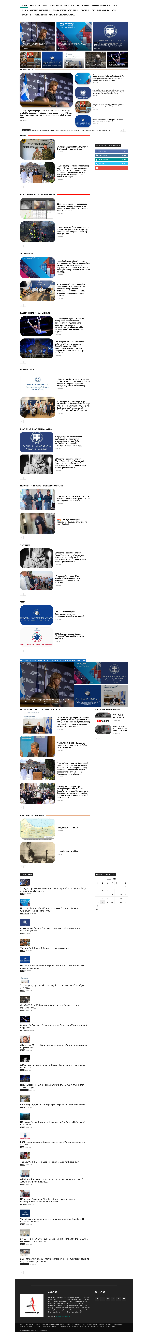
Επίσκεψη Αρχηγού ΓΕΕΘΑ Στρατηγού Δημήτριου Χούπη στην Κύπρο (72, 148)
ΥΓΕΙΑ (114, 10)
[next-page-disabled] (99, 738)
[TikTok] (119, 1)
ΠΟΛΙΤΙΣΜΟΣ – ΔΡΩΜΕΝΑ (100, 10)
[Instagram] (112, 1)
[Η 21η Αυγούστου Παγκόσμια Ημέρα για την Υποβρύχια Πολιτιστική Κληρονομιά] (55, 1116)
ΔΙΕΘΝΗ (23, 63)
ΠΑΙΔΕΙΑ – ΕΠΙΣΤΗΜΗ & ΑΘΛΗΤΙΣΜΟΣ (65, 10)
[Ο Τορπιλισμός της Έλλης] (37, 852)
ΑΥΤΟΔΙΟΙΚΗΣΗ (27, 15)
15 (121, 894)
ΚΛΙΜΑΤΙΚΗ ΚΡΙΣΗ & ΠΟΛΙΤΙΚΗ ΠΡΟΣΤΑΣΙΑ (64, 5)
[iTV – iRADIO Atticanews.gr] (103, 717)
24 (97, 902)
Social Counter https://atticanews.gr (108, 145)
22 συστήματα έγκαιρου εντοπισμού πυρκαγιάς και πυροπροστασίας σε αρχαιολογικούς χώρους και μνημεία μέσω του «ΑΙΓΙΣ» (72, 207)
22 (121, 898)
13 (112, 894)
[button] (106, 1)
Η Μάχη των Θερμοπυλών (67, 828)
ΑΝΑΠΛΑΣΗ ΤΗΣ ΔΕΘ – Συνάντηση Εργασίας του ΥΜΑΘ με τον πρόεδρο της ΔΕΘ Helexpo (72, 745)
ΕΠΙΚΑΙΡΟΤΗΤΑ (34, 5)
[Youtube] (126, 1)
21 (116, 898)
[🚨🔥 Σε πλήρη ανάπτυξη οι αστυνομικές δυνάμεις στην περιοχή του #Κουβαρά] (37, 523)
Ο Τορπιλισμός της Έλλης (67, 851)
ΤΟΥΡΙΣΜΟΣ (85, 10)
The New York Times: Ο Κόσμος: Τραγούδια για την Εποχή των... (50, 1162)
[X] (122, 1)
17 (97, 898)
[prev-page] (21, 187)
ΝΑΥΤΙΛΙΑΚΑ (24, 1204)
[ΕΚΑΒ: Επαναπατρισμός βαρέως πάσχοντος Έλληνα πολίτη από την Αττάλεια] (36, 637)
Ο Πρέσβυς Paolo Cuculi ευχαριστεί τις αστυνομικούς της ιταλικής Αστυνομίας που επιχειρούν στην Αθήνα (73, 498)
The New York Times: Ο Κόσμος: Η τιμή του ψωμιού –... (46, 948)
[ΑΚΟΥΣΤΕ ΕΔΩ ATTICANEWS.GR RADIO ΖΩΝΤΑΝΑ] (103, 729)
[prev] (121, 130)
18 (102, 898)
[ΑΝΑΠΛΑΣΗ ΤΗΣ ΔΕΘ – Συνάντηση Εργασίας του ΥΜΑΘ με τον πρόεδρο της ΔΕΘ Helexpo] (37, 746)
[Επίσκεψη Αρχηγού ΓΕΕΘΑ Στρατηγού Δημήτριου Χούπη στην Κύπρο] (37, 149)
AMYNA (44, 5)
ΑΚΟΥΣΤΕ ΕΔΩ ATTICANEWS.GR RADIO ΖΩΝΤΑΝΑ (120, 728)
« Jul (96, 909)
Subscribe (123, 168)
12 (107, 894)
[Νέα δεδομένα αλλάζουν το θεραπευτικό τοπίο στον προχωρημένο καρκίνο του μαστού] (52, 60)
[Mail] (116, 1)
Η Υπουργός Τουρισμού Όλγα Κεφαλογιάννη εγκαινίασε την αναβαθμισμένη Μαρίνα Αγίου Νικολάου (67, 579)
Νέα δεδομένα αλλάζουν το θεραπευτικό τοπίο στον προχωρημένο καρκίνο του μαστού (69, 614)
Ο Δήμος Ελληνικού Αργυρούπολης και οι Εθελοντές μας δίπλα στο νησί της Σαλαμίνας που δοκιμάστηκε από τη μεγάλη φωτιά (73, 230)
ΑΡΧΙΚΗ (24, 5)
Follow (124, 155)
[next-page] (24, 187)
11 (102, 894)
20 (112, 898)
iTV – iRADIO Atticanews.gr (118, 716)
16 (125, 894)
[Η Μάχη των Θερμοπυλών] (37, 829)
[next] (124, 130)
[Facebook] (109, 1)
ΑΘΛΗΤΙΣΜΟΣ (111, 62)
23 (125, 898)
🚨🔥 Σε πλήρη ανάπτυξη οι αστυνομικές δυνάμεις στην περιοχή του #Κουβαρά (72, 522)
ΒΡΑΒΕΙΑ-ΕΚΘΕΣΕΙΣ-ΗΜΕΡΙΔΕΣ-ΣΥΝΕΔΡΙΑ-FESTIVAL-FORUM (55, 15)
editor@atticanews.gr (63, 1316)
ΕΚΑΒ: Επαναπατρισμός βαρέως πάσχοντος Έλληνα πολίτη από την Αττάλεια (69, 636)
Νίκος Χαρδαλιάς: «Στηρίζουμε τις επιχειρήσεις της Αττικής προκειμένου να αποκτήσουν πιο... (49, 909)
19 (107, 898)
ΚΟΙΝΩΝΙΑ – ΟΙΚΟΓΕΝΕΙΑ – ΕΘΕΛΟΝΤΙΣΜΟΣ (36, 10)
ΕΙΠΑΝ (23, 41)
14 (116, 894)
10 (97, 894)
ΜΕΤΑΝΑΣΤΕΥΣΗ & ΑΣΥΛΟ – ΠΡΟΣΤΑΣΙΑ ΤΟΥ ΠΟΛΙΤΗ (99, 5)
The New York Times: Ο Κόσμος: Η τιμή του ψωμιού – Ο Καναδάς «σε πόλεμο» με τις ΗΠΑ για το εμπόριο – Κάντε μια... (109, 106)
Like (125, 151)
